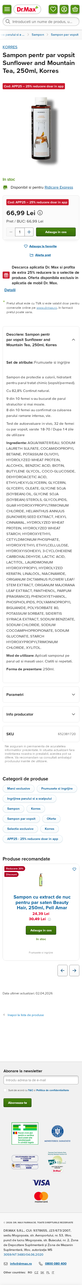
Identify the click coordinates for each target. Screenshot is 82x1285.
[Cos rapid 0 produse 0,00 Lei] (75, 9)
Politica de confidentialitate (52, 1090)
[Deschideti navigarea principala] (7, 9)
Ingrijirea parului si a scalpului (29, 798)
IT (53, 1272)
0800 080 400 (55, 1263)
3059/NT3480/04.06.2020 (23, 1254)
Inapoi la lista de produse (26, 1015)
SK (42, 1272)
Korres (35, 808)
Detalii (10, 290)
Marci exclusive (18, 788)
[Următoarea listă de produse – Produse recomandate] (74, 970)
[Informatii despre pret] (40, 212)
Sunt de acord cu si (38, 1090)
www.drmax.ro (47, 307)
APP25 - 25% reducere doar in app (32, 839)
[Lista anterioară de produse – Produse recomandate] (63, 970)
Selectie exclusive (20, 828)
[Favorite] (53, 9)
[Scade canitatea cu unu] (10, 232)
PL (48, 1272)
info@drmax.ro (21, 1263)
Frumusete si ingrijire (57, 788)
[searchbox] (41, 21)
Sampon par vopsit (21, 818)
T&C (30, 1090)
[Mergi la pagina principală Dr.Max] (27, 9)
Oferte (51, 818)
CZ (36, 1272)
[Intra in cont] (64, 9)
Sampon (13, 808)
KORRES (10, 47)
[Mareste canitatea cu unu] (29, 232)
